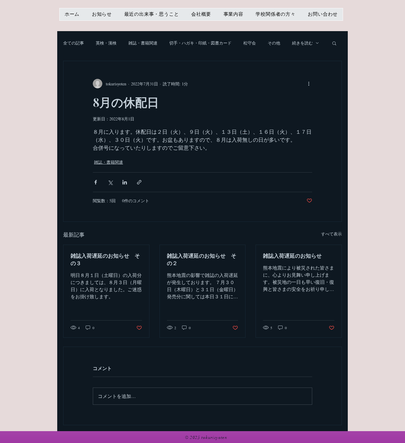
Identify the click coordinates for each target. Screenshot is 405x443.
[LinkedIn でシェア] (124, 182)
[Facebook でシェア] (95, 182)
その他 (274, 43)
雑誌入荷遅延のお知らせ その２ (201, 259)
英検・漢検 (106, 43)
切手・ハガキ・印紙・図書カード (200, 43)
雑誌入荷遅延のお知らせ (292, 255)
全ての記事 (73, 43)
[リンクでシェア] (139, 182)
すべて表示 (331, 234)
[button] (334, 43)
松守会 (249, 43)
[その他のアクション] (308, 83)
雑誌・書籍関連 (142, 43)
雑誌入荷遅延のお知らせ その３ (105, 259)
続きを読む (302, 43)
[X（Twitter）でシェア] (110, 182)
